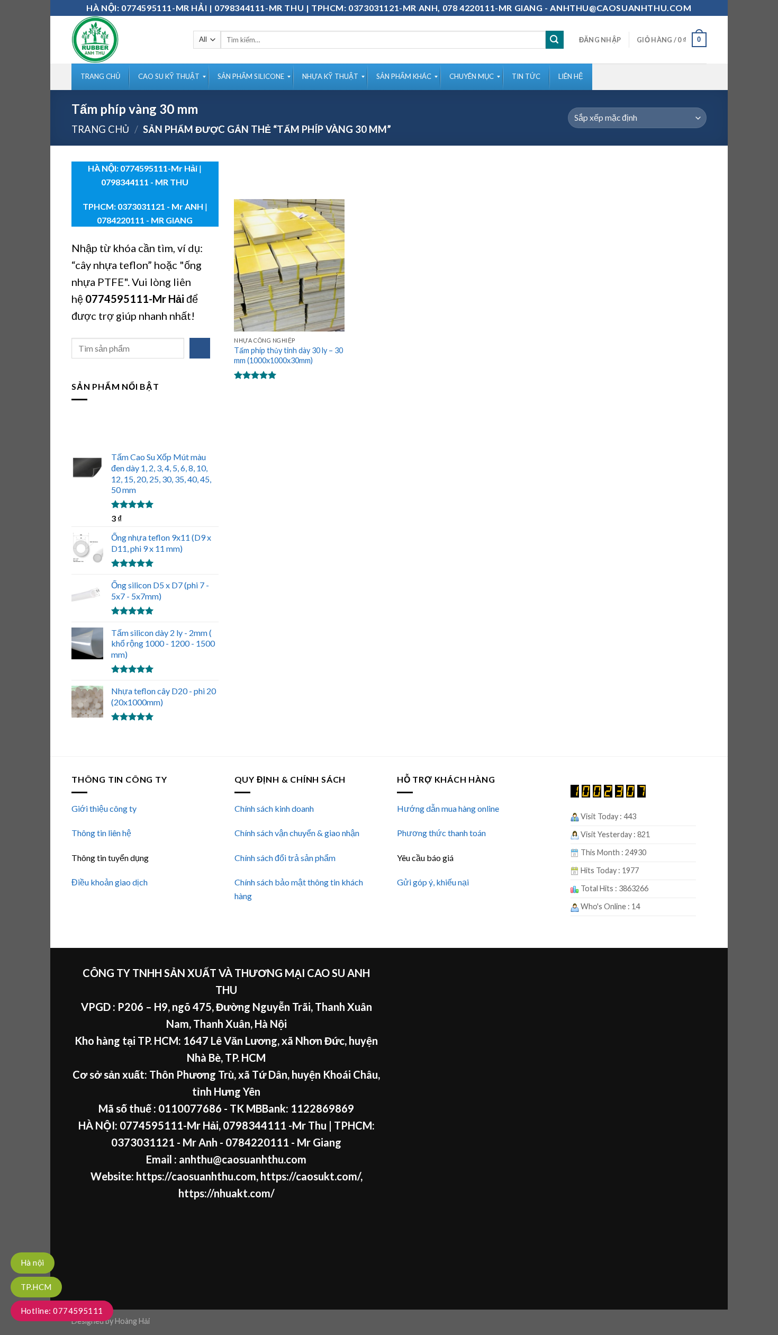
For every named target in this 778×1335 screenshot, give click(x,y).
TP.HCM (36, 1287)
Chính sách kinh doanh (274, 808)
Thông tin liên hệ (101, 833)
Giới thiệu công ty (104, 808)
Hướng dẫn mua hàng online (448, 808)
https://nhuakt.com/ (226, 1193)
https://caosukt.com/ (310, 1176)
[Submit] (555, 40)
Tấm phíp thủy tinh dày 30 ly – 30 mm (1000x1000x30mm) (288, 355)
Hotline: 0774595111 (62, 1310)
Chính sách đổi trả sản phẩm (285, 858)
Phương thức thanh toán (441, 833)
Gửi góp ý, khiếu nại (433, 882)
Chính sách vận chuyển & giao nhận (296, 833)
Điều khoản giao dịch (109, 882)
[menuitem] (100, 77)
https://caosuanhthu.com (196, 1176)
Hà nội (32, 1262)
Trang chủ (100, 129)
